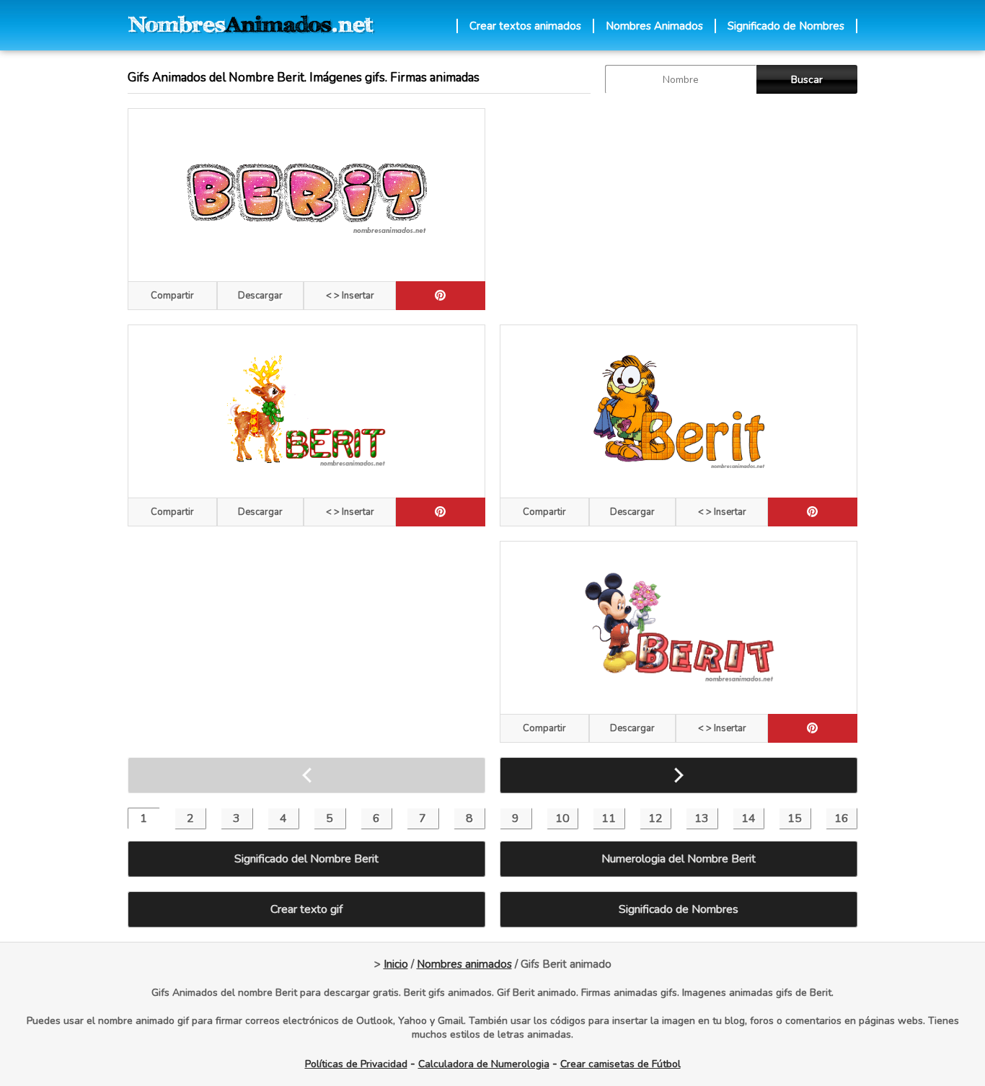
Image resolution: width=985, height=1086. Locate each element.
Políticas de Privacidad (356, 1064)
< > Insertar (350, 295)
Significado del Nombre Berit (306, 859)
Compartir (172, 295)
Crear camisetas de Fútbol (620, 1064)
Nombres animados (464, 964)
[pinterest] (440, 295)
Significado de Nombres (786, 26)
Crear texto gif (306, 909)
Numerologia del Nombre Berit (678, 859)
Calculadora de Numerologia (483, 1064)
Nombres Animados (654, 26)
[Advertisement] (678, 209)
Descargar (260, 295)
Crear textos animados (525, 26)
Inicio (396, 964)
